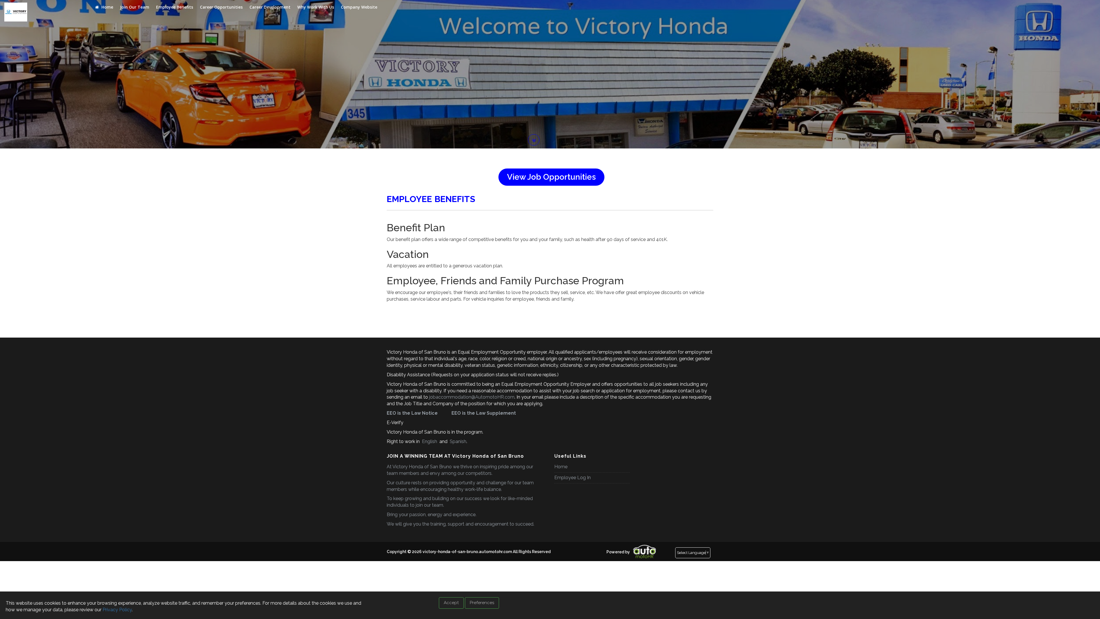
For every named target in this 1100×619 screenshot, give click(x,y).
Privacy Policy (117, 609)
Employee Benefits (174, 7)
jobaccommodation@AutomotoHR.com (471, 397)
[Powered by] (604, 547)
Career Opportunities (221, 7)
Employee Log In (572, 477)
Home (106, 7)
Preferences (482, 602)
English (429, 441)
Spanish (457, 441)
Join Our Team (134, 7)
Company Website (359, 7)
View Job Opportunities (551, 177)
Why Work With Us (315, 7)
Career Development (270, 7)
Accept (451, 602)
